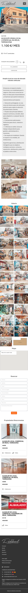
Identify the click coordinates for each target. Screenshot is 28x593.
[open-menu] (24, 3)
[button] (3, 431)
